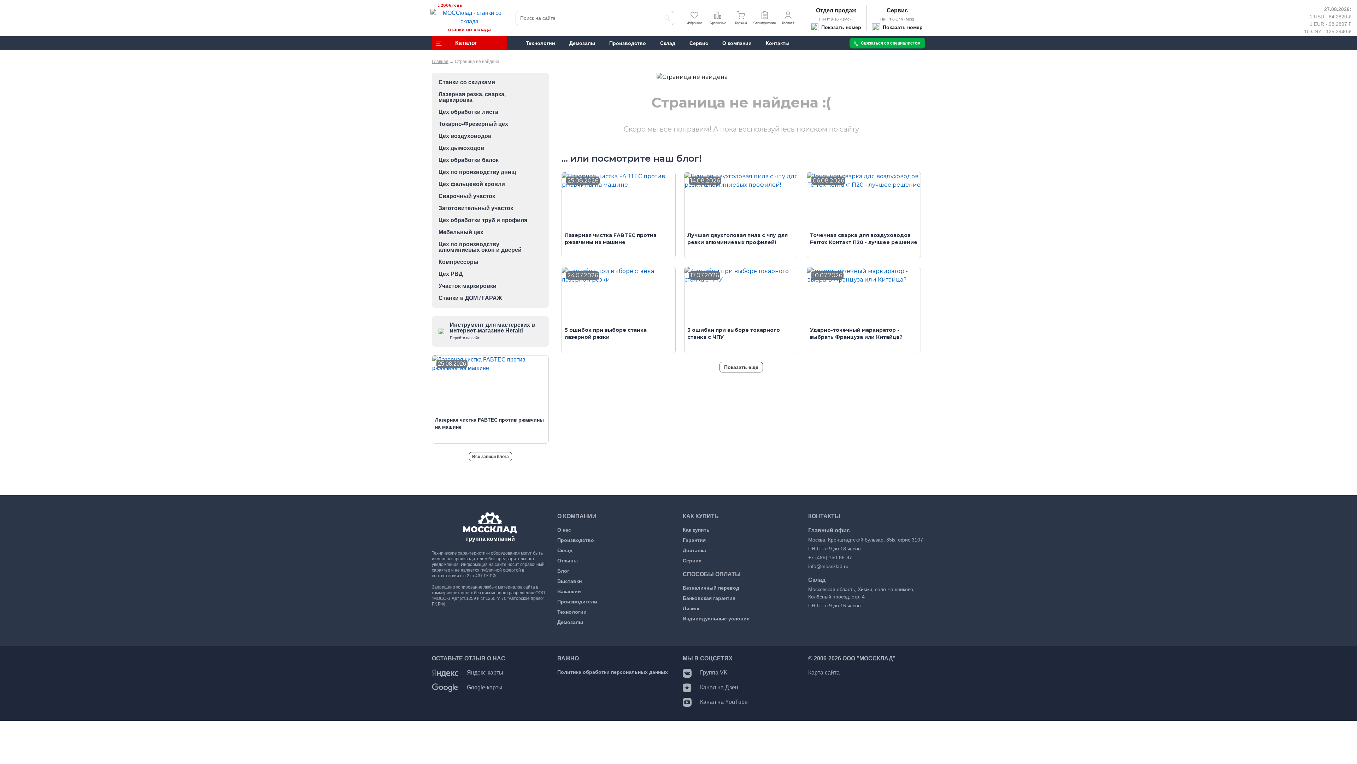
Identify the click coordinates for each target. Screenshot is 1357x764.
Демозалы (570, 622)
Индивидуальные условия (716, 618)
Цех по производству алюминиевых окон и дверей (480, 247)
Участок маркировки (468, 286)
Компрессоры (458, 262)
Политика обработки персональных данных (612, 672)
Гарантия (694, 540)
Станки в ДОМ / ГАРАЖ (470, 298)
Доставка (694, 550)
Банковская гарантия (709, 598)
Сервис (897, 10)
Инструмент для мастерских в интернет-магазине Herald (492, 331)
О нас (564, 530)
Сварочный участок (467, 196)
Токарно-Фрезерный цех (473, 124)
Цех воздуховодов (465, 136)
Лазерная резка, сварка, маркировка (472, 97)
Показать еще (741, 367)
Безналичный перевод (711, 588)
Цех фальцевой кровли (472, 184)
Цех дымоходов (461, 148)
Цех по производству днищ (477, 172)
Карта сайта (824, 673)
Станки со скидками (467, 82)
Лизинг (691, 608)
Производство (575, 540)
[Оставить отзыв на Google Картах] (445, 687)
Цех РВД (451, 274)
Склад (564, 550)
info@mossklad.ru (828, 566)
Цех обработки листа (468, 112)
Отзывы (567, 560)
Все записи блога (490, 456)
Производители (577, 601)
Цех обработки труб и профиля (483, 220)
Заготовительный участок (476, 208)
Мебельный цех (461, 232)
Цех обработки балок (469, 160)
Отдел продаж (836, 10)
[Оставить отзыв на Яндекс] (445, 673)
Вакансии (569, 591)
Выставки (569, 581)
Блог (563, 571)
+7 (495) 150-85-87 (830, 557)
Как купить (696, 530)
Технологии (572, 612)
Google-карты (485, 687)
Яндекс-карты (485, 673)
